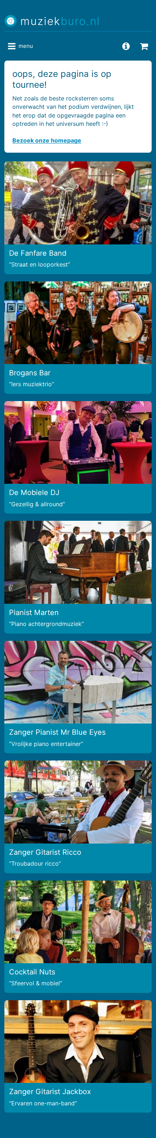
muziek (60, 21)
